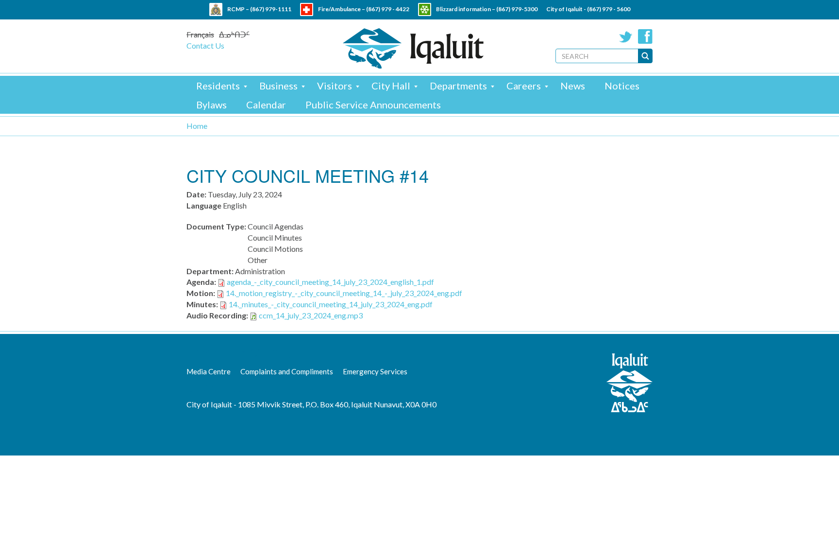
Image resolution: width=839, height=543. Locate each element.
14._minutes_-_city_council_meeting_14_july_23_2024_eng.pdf (331, 304)
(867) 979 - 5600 (608, 9)
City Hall (390, 85)
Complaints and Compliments (286, 371)
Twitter (626, 36)
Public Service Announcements (373, 104)
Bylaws (211, 104)
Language (203, 205)
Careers (523, 85)
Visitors (334, 85)
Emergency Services (375, 371)
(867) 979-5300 (516, 9)
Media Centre (208, 371)
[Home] (413, 48)
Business (278, 85)
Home (196, 125)
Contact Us (205, 45)
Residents (218, 85)
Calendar (266, 104)
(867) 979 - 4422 (387, 9)
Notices (621, 85)
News (572, 85)
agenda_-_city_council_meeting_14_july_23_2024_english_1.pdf (330, 281)
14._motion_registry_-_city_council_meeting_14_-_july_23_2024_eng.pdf (344, 293)
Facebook (645, 36)
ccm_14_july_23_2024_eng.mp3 (311, 315)
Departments (458, 85)
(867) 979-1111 (270, 9)
